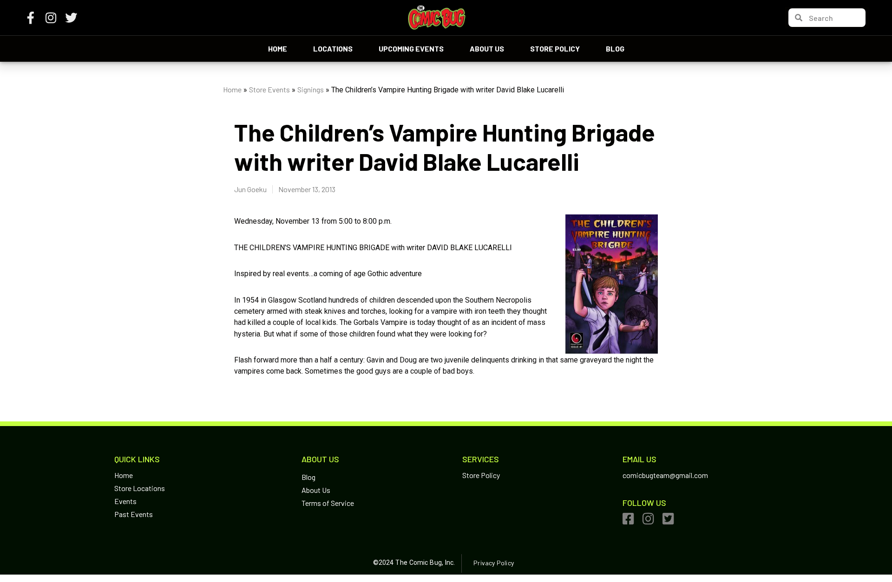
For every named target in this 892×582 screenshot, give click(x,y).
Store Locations (139, 488)
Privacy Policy (493, 563)
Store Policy (555, 48)
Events (125, 501)
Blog (615, 48)
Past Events (133, 514)
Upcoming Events (411, 48)
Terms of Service (328, 502)
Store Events (269, 89)
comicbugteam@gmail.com (665, 475)
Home (277, 48)
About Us (487, 48)
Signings (310, 89)
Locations (333, 48)
